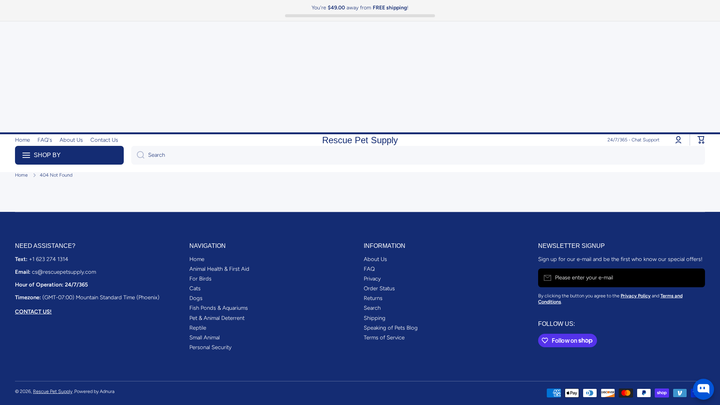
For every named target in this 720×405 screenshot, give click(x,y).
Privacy (372, 278)
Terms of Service (384, 337)
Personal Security (210, 347)
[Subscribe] (695, 277)
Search (372, 307)
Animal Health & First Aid (219, 269)
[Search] (137, 155)
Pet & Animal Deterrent (216, 318)
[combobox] (418, 155)
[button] (701, 140)
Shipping (375, 318)
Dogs (195, 298)
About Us (375, 259)
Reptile (197, 327)
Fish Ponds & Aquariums (218, 307)
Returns (373, 298)
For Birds (200, 278)
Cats (195, 288)
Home (21, 175)
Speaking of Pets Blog (391, 327)
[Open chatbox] (703, 389)
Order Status (379, 288)
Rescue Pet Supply (52, 391)
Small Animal (204, 337)
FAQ (369, 269)
